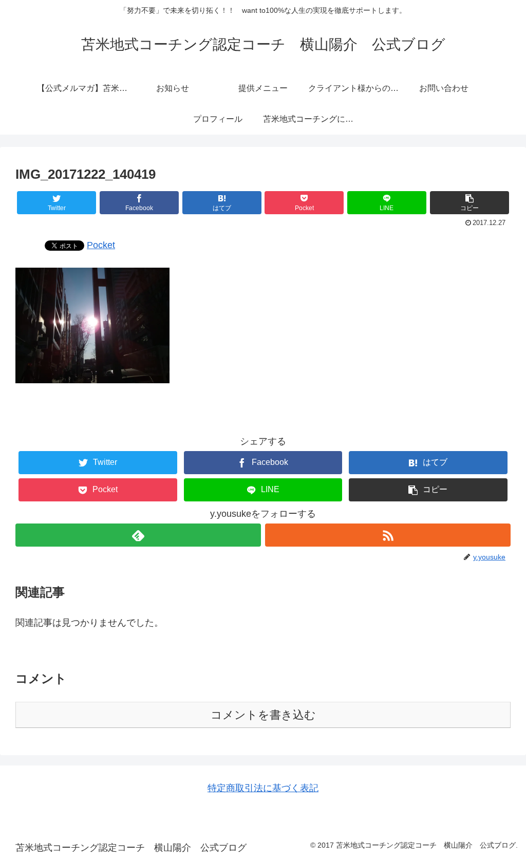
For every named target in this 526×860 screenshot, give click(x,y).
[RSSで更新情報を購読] (388, 535)
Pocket (101, 245)
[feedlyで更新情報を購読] (138, 535)
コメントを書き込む (263, 714)
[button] (469, 202)
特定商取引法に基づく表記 (263, 788)
